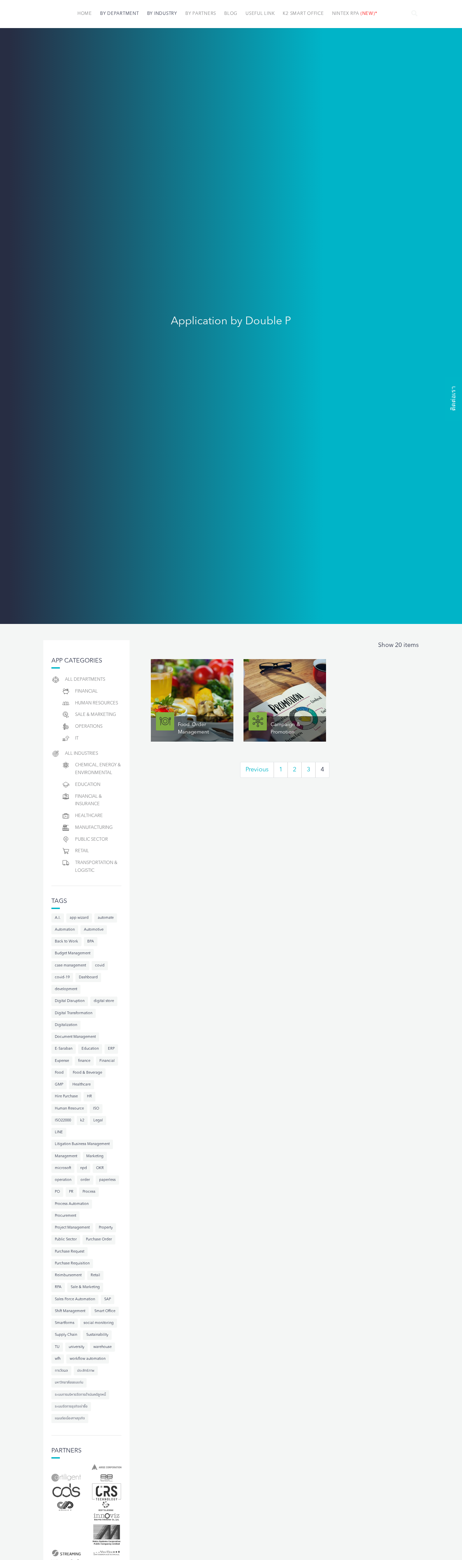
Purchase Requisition (72, 1263)
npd (83, 1168)
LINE (59, 1132)
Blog (230, 13)
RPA (58, 1287)
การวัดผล (61, 1371)
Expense (62, 1061)
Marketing (94, 1156)
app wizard (79, 918)
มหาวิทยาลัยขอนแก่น (69, 1382)
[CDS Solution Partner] (66, 1491)
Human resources (96, 703)
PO (57, 1192)
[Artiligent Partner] (66, 1477)
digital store (104, 1001)
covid (100, 966)
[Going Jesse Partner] (106, 1506)
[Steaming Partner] (66, 1553)
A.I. (58, 918)
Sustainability (97, 1335)
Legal (98, 1120)
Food (59, 1073)
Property (106, 1228)
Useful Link (260, 13)
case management (70, 966)
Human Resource (69, 1109)
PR (71, 1192)
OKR (100, 1168)
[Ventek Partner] (106, 1553)
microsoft (63, 1168)
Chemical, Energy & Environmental (98, 769)
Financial (86, 691)
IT (76, 738)
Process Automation (72, 1204)
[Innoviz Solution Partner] (106, 1517)
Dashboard (88, 977)
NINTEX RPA (354, 13)
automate (106, 918)
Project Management (72, 1228)
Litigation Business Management (82, 1144)
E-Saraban (63, 1049)
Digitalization (66, 1025)
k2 (82, 1120)
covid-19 (62, 977)
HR (89, 1096)
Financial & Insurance (88, 800)
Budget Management (72, 953)
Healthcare (89, 816)
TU (57, 1347)
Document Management (75, 1037)
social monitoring (99, 1323)
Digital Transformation (73, 1013)
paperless (107, 1180)
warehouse (102, 1347)
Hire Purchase (66, 1096)
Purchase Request (69, 1252)
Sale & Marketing (95, 715)
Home (84, 13)
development (66, 989)
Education (87, 785)
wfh (58, 1359)
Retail (82, 851)
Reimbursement (68, 1275)
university (76, 1347)
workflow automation (88, 1359)
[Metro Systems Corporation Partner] (106, 1535)
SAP (107, 1299)
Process (89, 1192)
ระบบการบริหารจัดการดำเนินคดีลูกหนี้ (80, 1395)
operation (63, 1180)
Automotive (93, 930)
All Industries (81, 753)
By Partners (200, 13)
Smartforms (64, 1323)
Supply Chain (66, 1335)
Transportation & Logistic (96, 867)
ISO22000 (63, 1120)
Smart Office (104, 1311)
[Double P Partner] (66, 1506)
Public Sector (91, 839)
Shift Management (70, 1311)
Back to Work (66, 942)
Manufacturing (94, 827)
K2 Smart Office (303, 13)
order (85, 1180)
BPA (90, 942)
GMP (59, 1085)
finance (84, 1061)
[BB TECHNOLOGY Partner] (106, 1477)
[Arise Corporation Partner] (106, 1467)
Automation (65, 930)
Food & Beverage (87, 1073)
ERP (111, 1049)
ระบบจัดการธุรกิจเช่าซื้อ (71, 1406)
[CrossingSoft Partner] (106, 1492)
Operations (88, 726)
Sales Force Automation (75, 1299)
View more (192, 700)
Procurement (65, 1216)
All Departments (85, 679)
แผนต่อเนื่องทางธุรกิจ (70, 1418)
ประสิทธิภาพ (85, 1371)
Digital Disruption (70, 1001)
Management (66, 1156)
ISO (96, 1109)
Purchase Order (99, 1239)
